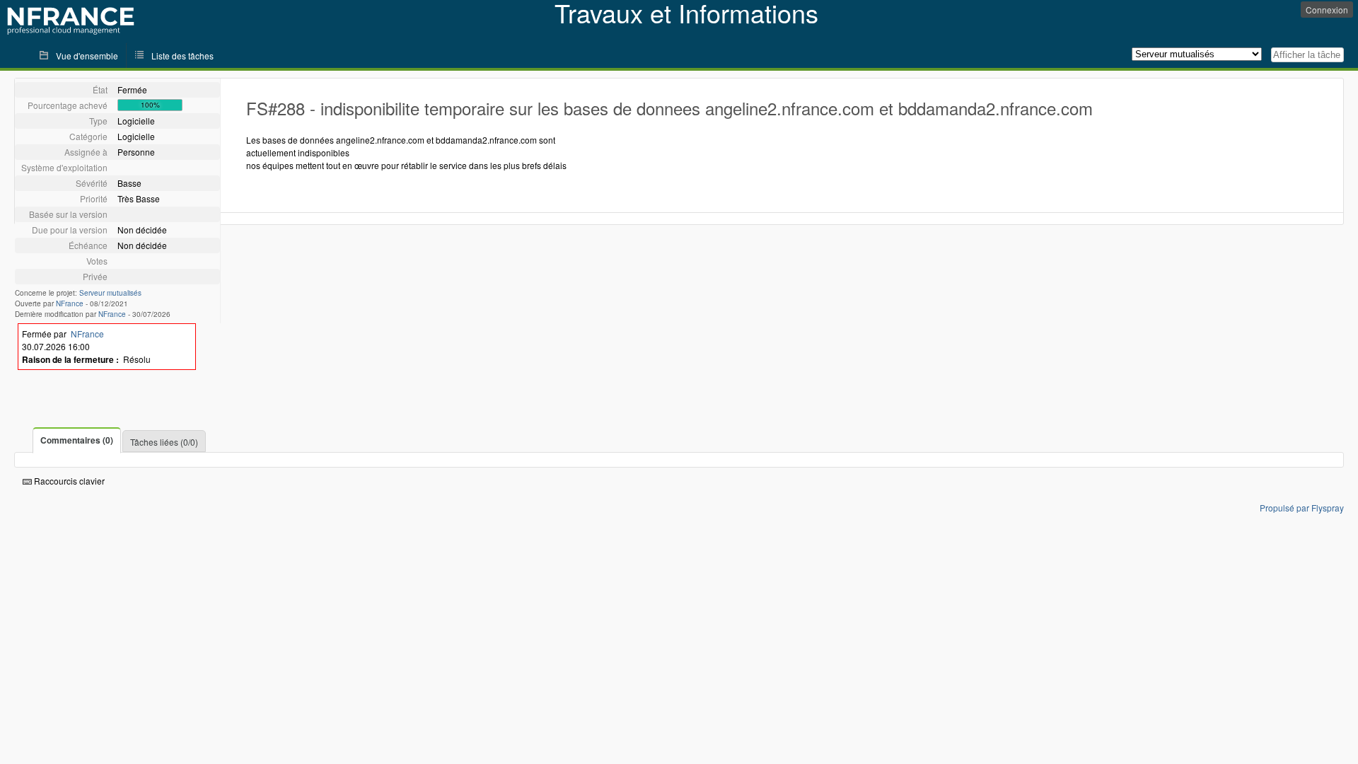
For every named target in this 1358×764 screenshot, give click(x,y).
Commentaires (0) (76, 440)
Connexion (1327, 10)
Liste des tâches (182, 56)
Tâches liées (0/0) (164, 442)
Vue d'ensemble (87, 56)
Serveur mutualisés (110, 293)
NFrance (69, 303)
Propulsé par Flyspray (1302, 508)
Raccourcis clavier (68, 481)
